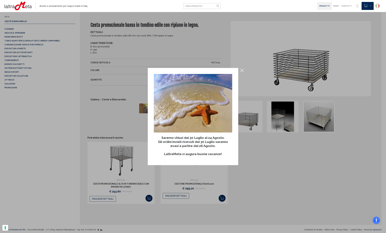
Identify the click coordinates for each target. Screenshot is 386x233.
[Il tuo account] (357, 6)
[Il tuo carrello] (368, 6)
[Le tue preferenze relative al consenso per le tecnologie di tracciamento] (5, 228)
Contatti (346, 6)
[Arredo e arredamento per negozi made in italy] (20, 6)
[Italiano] (377, 6)
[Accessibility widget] (376, 220)
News (336, 6)
